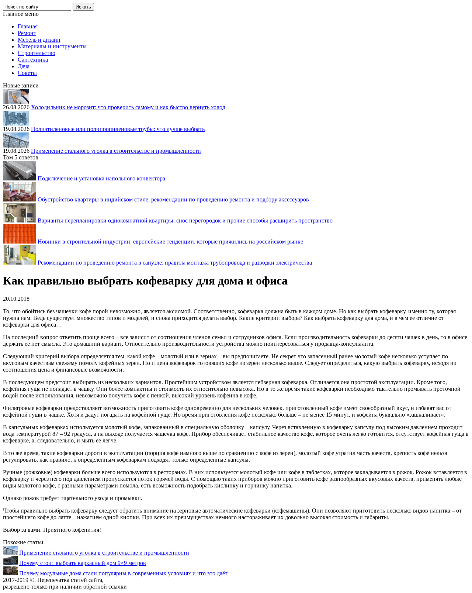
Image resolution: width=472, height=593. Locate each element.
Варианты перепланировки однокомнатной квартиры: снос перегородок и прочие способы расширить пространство (185, 220)
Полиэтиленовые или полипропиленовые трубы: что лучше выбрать (118, 129)
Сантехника (33, 59)
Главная (28, 26)
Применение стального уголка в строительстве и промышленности (116, 151)
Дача (24, 66)
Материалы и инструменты (52, 46)
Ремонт (27, 33)
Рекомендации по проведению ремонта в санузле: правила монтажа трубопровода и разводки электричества (175, 262)
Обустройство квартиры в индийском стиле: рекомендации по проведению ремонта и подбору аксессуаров (173, 199)
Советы (27, 73)
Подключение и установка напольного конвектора (101, 178)
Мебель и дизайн (39, 40)
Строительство (36, 53)
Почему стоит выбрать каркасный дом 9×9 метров (82, 563)
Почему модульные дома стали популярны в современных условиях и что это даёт (123, 573)
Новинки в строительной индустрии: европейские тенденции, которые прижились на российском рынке (170, 241)
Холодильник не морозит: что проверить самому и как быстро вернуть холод (128, 107)
